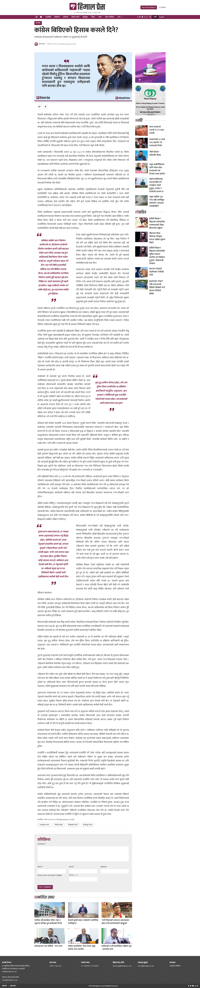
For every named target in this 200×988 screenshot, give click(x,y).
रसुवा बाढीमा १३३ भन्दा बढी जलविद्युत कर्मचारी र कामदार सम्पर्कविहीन (156, 201)
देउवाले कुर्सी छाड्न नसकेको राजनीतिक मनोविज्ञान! (83, 921)
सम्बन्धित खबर (44, 897)
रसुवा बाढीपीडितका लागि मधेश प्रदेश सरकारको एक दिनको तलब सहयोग (157, 169)
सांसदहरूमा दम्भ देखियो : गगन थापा (48, 946)
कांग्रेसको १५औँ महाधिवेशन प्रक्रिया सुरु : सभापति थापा (117, 947)
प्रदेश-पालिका (109, 17)
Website (104, 866)
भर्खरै (155, 17)
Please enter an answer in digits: (50, 875)
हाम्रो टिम (4, 986)
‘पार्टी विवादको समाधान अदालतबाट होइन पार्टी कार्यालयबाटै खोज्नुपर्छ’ (115, 921)
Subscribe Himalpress (149, 7)
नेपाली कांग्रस (58, 824)
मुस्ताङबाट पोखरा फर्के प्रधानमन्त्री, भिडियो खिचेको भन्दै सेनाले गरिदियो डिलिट (157, 287)
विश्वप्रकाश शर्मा (73, 824)
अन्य (119, 17)
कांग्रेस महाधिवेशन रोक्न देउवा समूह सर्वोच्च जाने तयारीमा (81, 947)
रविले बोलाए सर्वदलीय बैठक (155, 153)
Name (40, 866)
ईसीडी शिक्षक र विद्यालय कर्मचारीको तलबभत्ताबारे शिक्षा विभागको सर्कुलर (157, 223)
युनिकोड (163, 7)
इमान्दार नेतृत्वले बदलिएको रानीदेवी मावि (156, 272)
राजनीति (48, 17)
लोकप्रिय (140, 212)
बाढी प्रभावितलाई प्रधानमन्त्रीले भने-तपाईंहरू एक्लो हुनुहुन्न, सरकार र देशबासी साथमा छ (156, 185)
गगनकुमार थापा (44, 824)
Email (71, 866)
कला (100, 17)
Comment (42, 843)
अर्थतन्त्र (65, 17)
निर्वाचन (57, 17)
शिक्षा (93, 17)
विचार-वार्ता (75, 17)
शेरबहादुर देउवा (87, 824)
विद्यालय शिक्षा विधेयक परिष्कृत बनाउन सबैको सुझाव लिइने (157, 237)
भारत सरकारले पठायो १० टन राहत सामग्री (156, 130)
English (161, 17)
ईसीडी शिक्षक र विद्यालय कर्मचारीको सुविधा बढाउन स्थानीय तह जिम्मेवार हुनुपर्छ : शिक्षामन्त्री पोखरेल (157, 255)
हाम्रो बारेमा (13, 986)
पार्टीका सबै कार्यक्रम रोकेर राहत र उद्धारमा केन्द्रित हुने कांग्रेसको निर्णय (48, 921)
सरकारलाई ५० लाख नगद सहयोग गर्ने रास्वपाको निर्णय (157, 142)
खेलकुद (85, 17)
